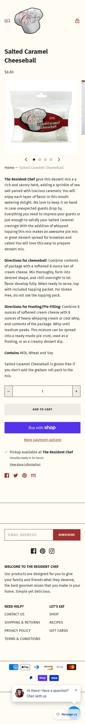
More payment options (42, 440)
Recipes (56, 622)
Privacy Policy (18, 630)
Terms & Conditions (22, 639)
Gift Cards (58, 630)
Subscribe (66, 534)
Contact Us (14, 614)
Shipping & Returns (22, 622)
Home (9, 167)
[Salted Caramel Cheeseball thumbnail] (34, 159)
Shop (53, 614)
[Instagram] (51, 552)
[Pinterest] (42, 552)
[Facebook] (33, 552)
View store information (25, 464)
